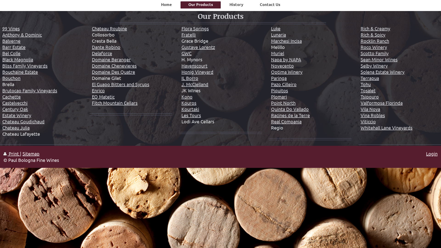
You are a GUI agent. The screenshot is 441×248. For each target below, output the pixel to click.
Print (14, 153)
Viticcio (368, 121)
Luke (275, 28)
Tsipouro (370, 96)
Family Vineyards (40, 90)
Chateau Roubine (109, 28)
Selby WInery (374, 65)
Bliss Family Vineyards (25, 65)
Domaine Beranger (111, 59)
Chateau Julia (16, 127)
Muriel (277, 53)
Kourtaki (190, 109)
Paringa (279, 78)
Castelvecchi (15, 103)
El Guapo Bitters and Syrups (120, 84)
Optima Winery (286, 72)
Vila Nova (370, 109)
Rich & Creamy (375, 28)
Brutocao (12, 90)
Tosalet (368, 90)
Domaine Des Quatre (113, 72)
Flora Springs (195, 28)
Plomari (279, 96)
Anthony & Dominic (22, 34)
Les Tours (191, 115)
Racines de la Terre (290, 115)
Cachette (11, 96)
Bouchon (11, 78)
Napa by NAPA (286, 59)
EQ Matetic (103, 96)
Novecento (282, 65)
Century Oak (15, 109)
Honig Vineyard (197, 72)
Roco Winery (374, 47)
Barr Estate (13, 47)
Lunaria (278, 34)
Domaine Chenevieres (114, 65)
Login (432, 153)
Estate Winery (16, 115)
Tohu (366, 84)
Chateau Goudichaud (23, 121)
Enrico (98, 90)
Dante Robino (106, 47)
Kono (186, 96)
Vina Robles (373, 115)
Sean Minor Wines (379, 59)
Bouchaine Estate (20, 72)
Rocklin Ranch (375, 41)
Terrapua (370, 78)
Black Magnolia (17, 59)
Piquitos (279, 90)
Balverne (11, 41)
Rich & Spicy (373, 34)
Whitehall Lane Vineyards (387, 127)
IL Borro (189, 78)
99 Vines (11, 28)
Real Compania (286, 121)
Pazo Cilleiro (284, 84)
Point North (283, 103)
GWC (186, 53)
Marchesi (280, 41)
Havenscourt (194, 65)
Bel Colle (11, 53)
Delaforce (102, 53)
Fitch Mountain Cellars (115, 103)
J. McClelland (194, 84)
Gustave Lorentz (198, 47)
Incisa (295, 41)
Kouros (188, 103)
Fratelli (188, 34)
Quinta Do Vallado (290, 109)
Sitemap (31, 153)
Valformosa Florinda (382, 103)
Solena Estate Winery (382, 72)
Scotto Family (375, 53)
